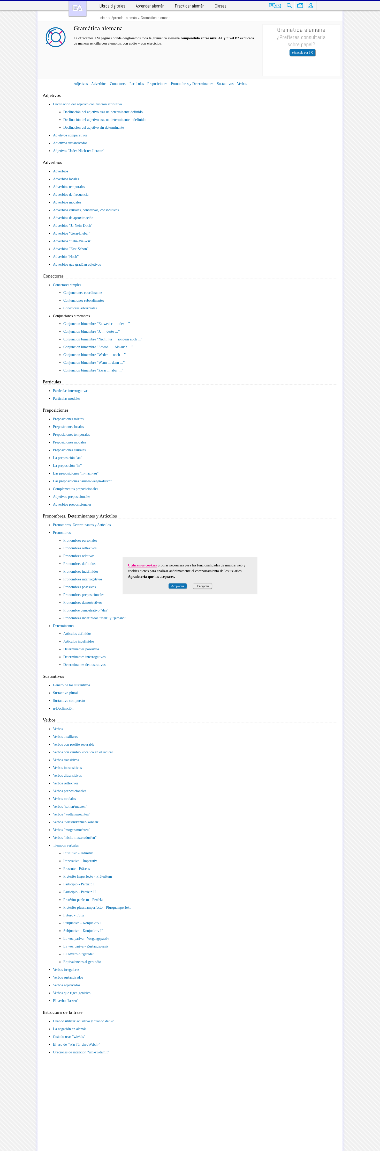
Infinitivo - (78, 853)
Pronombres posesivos (79, 587)
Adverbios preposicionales (72, 504)
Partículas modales (66, 398)
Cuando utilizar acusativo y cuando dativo (83, 1021)
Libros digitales (112, 6)
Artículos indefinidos (78, 641)
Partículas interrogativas (70, 391)
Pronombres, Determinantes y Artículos (82, 525)
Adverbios (98, 84)
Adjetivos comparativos (70, 135)
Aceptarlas (177, 586)
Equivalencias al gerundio (82, 962)
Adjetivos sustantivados (70, 143)
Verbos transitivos (66, 760)
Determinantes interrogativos (84, 657)
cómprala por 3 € (302, 52)
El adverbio (78, 954)
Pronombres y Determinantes (192, 84)
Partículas (137, 84)
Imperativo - (80, 861)
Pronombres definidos (79, 564)
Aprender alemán (150, 6)
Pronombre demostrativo (85, 610)
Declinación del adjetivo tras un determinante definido (103, 112)
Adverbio (65, 257)
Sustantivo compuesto (69, 701)
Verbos (242, 84)
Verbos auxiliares (65, 737)
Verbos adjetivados (66, 985)
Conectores (118, 84)
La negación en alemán (70, 1029)
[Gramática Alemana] (78, 9)
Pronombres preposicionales (83, 595)
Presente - (76, 869)
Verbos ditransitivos (67, 775)
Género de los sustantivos (71, 685)
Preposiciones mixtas (68, 419)
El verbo (65, 1001)
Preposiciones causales (69, 450)
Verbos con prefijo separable (73, 744)
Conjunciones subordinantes (83, 300)
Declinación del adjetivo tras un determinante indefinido (104, 120)
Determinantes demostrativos (84, 665)
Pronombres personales (80, 540)
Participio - (79, 884)
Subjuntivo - (82, 923)
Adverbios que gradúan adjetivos (77, 264)
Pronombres (62, 533)
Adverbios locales (66, 179)
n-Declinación (63, 708)
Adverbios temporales (69, 187)
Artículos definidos (77, 634)
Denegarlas (202, 586)
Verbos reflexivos (65, 783)
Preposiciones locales (68, 427)
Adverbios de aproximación (73, 218)
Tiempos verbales (66, 845)
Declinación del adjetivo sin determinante (93, 127)
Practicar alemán (189, 6)
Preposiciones (157, 84)
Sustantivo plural (65, 693)
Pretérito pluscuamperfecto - (97, 907)
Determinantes (63, 626)
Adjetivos (81, 84)
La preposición (67, 458)
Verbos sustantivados (68, 977)
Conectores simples (67, 285)
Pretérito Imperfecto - (87, 876)
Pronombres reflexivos (79, 548)
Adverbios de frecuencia (70, 194)
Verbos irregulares (66, 970)
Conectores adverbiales (80, 308)
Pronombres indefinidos (80, 571)
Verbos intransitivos (67, 768)
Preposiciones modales (69, 442)
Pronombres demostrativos (82, 602)
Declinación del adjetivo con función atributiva (87, 104)
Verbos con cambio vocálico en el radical (83, 752)
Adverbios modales (67, 202)
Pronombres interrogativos (82, 579)
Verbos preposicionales (69, 791)
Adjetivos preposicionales (71, 497)
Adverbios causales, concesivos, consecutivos (86, 210)
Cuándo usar (68, 1037)
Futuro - (74, 915)
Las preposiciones (75, 473)
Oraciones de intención (80, 1052)
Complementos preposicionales (75, 489)
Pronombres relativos (78, 556)
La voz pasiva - (86, 939)
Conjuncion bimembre (95, 324)
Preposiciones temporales (71, 434)
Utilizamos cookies (142, 565)
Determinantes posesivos (81, 649)
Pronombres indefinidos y (94, 618)
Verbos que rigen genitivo (71, 993)
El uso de (76, 1044)
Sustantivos (225, 84)
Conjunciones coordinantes (82, 293)
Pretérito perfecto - (83, 900)
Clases (220, 6)
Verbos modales (64, 799)
